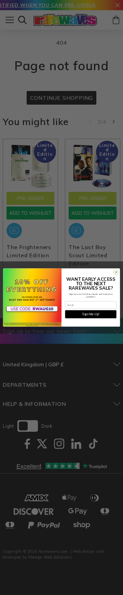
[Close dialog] (116, 272)
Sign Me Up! (90, 314)
